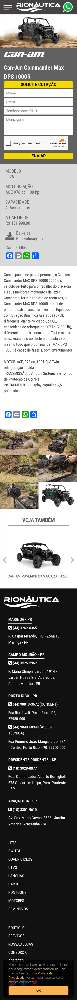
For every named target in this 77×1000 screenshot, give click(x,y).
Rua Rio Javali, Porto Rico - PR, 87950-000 (32, 715)
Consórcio (18, 952)
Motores (16, 900)
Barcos (15, 884)
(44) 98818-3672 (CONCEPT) (35, 704)
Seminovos (18, 908)
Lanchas (16, 875)
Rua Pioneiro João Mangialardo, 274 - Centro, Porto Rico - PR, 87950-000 (36, 744)
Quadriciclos (20, 859)
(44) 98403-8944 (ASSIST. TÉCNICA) (30, 730)
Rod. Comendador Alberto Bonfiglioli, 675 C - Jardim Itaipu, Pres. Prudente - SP (37, 782)
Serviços (16, 935)
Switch (14, 850)
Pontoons (17, 892)
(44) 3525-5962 (24, 663)
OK (38, 990)
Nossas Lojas (20, 944)
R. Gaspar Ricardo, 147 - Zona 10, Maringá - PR (34, 639)
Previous (4, 559)
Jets (12, 842)
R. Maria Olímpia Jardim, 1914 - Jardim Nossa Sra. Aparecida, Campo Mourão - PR (32, 677)
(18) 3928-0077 (24, 768)
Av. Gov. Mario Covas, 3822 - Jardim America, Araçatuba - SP (36, 820)
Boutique (16, 927)
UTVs (12, 867)
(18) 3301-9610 (24, 809)
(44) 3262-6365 (24, 627)
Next (72, 559)
